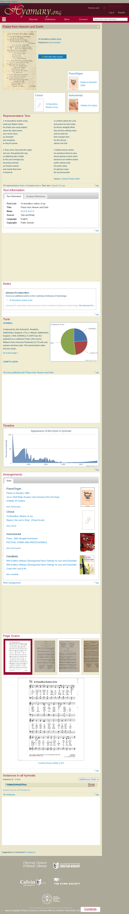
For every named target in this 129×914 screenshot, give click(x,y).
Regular (54, 185)
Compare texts (33, 185)
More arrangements (12, 583)
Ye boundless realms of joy (20, 300)
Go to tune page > (10, 353)
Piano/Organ (76, 73)
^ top (96, 185)
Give (79, 910)
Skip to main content (8, 1)
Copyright (15, 910)
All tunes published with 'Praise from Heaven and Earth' (28, 372)
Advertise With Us (47, 910)
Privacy (24, 910)
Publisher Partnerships (66, 910)
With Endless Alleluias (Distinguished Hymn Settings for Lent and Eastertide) (41, 561)
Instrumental (75, 95)
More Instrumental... (14, 548)
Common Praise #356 (70, 179)
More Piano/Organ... (14, 507)
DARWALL (8, 323)
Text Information (13, 196)
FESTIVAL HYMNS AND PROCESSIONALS (26, 542)
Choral (39, 95)
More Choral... (11, 526)
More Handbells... (13, 574)
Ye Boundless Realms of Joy (19, 516)
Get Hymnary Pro (86, 305)
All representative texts (13, 185)
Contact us (30, 852)
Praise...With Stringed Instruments (22, 538)
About (7, 910)
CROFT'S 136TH (10, 362)
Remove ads (93, 8)
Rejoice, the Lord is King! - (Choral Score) (25, 520)
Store (66, 19)
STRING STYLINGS (88, 106)
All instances (9, 794)
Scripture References (35, 196)
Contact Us (33, 910)
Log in (111, 12)
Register (121, 12)
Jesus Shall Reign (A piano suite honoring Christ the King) (32, 497)
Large (62, 185)
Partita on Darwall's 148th (18, 493)
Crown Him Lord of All (16, 568)
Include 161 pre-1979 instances (16, 790)
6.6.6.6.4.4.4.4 (27, 211)
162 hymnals (54, 42)
